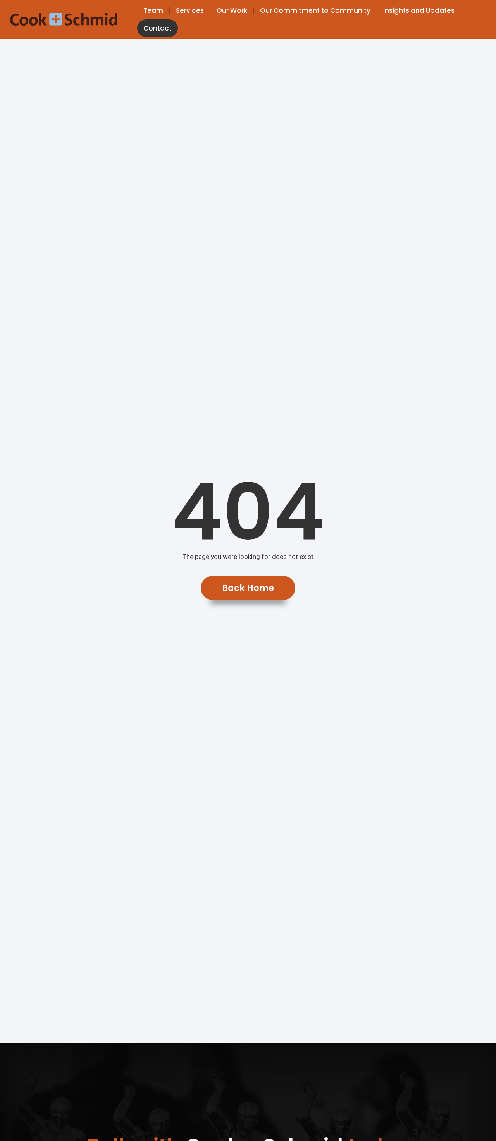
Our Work (232, 10)
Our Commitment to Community (315, 10)
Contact (157, 28)
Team (153, 10)
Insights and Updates (419, 10)
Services (190, 10)
